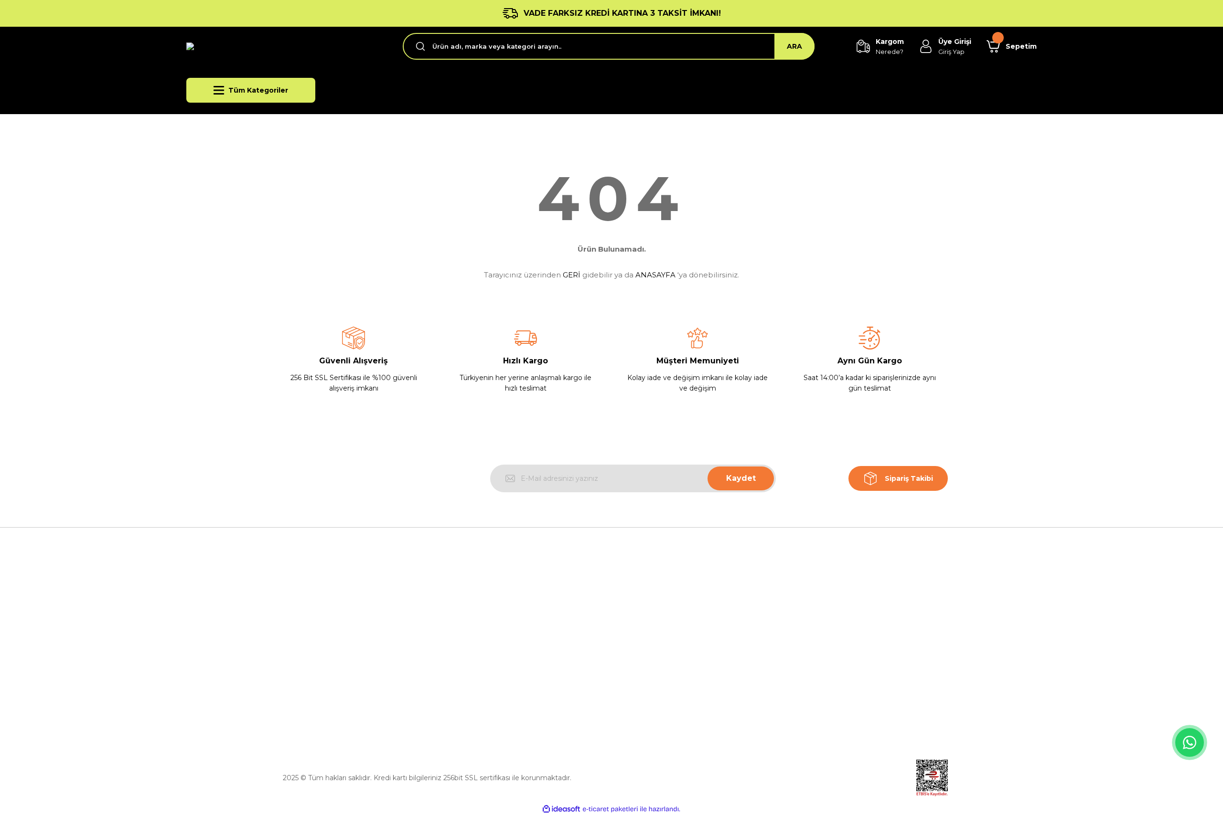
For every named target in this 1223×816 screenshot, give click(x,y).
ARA (794, 46)
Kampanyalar (813, 675)
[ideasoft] (561, 809)
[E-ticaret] (610, 809)
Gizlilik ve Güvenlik (649, 631)
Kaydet (741, 478)
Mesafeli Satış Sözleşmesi (661, 609)
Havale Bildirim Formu (484, 697)
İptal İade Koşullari (649, 653)
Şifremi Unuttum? (821, 653)
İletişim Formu (471, 675)
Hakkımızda (466, 609)
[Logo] (254, 46)
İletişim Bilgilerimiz (478, 653)
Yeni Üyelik (809, 609)
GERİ (571, 274)
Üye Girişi (806, 631)
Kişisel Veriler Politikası (656, 675)
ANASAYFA (655, 274)
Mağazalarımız (471, 631)
